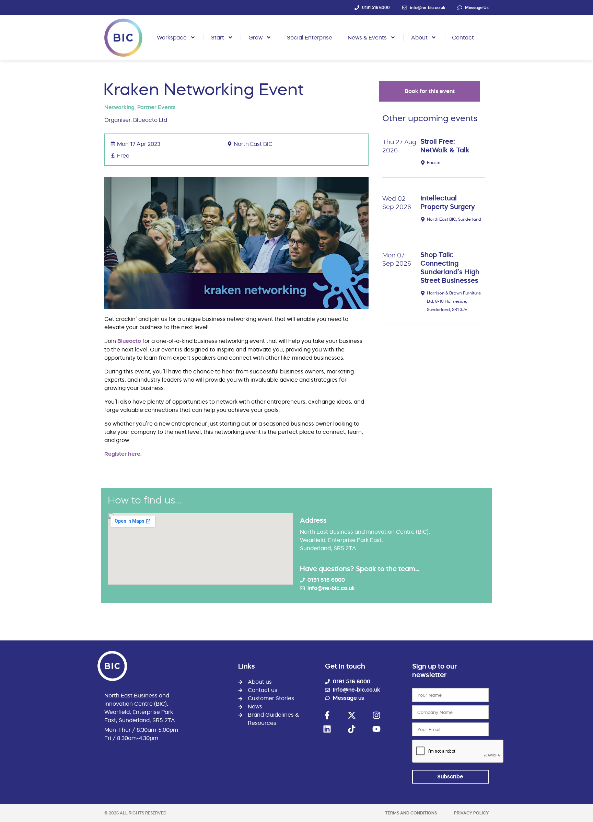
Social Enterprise (309, 37)
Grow (255, 37)
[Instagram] (376, 715)
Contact (463, 37)
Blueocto (129, 341)
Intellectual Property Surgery (447, 202)
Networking (119, 107)
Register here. (123, 454)
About (419, 37)
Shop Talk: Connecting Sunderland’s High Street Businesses (449, 267)
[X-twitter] (352, 715)
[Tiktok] (352, 729)
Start (217, 37)
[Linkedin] (327, 729)
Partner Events (156, 107)
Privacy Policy (471, 812)
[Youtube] (376, 729)
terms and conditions (411, 812)
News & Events (367, 37)
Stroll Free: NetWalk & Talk (444, 145)
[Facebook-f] (327, 715)
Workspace (172, 37)
